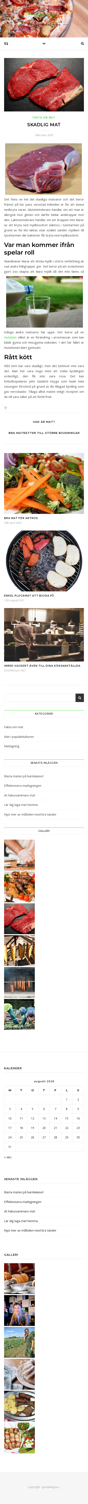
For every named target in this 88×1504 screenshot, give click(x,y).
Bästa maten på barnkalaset (24, 776)
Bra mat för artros (21, 518)
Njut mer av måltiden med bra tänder (30, 814)
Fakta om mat (44, 117)
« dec (8, 1157)
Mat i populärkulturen (19, 737)
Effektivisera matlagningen (22, 785)
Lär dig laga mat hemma (21, 805)
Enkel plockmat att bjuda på (29, 595)
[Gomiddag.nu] (44, 15)
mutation (10, 337)
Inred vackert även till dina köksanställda (42, 665)
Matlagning (11, 746)
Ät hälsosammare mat (19, 795)
